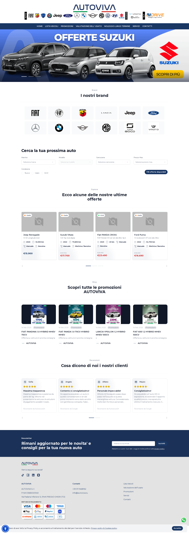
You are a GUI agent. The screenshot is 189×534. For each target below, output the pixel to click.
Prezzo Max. (138, 158)
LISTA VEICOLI (51, 26)
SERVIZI (136, 26)
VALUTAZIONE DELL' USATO (89, 26)
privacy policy (159, 449)
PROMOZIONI (67, 26)
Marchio (24, 158)
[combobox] (38, 162)
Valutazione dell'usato (133, 488)
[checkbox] (22, 173)
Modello (62, 158)
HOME (40, 26)
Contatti (127, 499)
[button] (5, 528)
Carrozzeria (100, 158)
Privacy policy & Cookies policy (104, 528)
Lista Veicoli (128, 484)
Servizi (126, 496)
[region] (94, 239)
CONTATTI (147, 26)
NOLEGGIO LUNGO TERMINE (117, 26)
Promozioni (128, 492)
